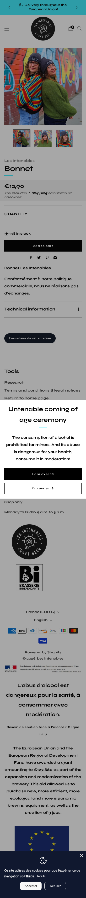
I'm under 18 (43, 488)
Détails (41, 876)
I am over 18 (43, 474)
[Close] (81, 855)
